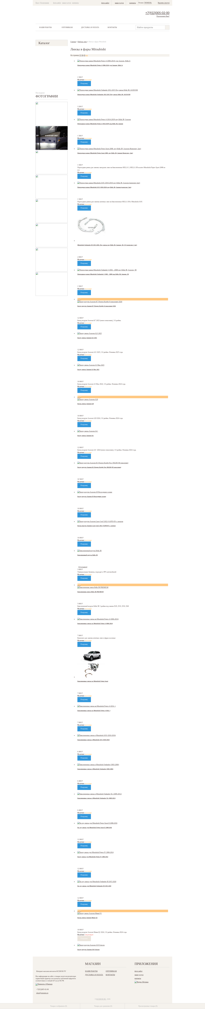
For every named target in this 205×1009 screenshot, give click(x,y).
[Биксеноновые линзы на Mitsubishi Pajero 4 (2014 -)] (96, 706)
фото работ (57, 3)
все (87, 55)
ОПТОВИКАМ (67, 27)
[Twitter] (55, 964)
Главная (73, 42)
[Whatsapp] (44, 984)
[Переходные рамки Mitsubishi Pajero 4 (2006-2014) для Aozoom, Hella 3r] (103, 61)
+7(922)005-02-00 (157, 13)
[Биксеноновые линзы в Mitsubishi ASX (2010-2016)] (96, 735)
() (58, 1006)
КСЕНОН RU (101, 999)
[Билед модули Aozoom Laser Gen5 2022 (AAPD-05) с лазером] (100, 521)
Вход (37, 3)
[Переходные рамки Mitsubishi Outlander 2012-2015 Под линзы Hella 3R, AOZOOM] (107, 90)
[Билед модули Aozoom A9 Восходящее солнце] (94, 492)
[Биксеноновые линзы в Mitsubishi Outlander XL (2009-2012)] (99, 794)
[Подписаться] (66, 964)
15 (80, 55)
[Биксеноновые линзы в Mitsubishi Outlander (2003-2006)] (98, 765)
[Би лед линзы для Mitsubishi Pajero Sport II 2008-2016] (97, 823)
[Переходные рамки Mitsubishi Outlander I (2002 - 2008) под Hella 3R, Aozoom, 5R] (107, 270)
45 (84, 55)
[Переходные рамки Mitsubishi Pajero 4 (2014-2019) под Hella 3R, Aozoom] (104, 119)
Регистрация (44, 3)
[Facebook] (49, 964)
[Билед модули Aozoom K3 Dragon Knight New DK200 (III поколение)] (102, 463)
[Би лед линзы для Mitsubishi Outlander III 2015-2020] (96, 882)
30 (82, 55)
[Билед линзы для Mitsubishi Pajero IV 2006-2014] (95, 852)
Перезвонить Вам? (162, 16)
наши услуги (66, 3)
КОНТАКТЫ (112, 27)
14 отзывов (83, 567)
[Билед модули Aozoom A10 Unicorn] (91, 945)
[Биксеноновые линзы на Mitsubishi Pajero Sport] (91, 677)
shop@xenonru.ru (42, 993)
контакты (75, 3)
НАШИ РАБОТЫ (45, 27)
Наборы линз (82, 42)
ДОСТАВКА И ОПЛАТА (90, 27)
